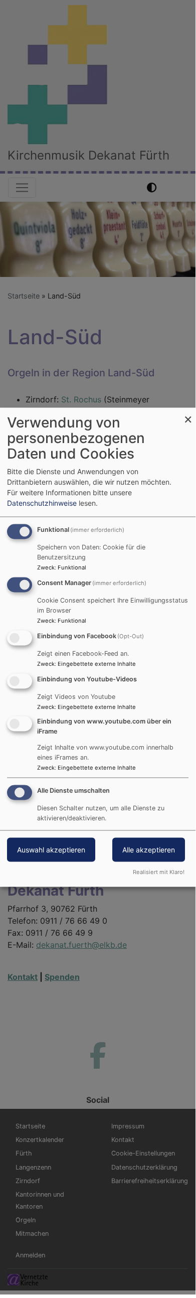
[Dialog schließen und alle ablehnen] (187, 414)
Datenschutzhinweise (42, 503)
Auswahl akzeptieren (51, 849)
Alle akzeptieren (148, 849)
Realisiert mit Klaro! (158, 872)
